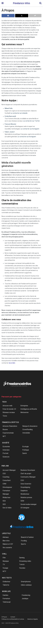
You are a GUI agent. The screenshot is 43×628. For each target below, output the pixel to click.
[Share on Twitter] (21, 15)
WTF (4, 571)
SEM (22, 501)
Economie (6, 447)
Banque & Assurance (29, 426)
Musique (6, 561)
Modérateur (25, 494)
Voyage (5, 568)
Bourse (5, 429)
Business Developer (28, 470)
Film (4, 558)
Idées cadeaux (26, 585)
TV (4, 564)
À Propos (4, 617)
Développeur (7, 487)
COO (22, 480)
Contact (12, 617)
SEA (4, 501)
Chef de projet (26, 474)
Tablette (6, 585)
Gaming (22, 558)
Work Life (6, 591)
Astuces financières (10, 426)
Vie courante (7, 548)
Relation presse (26, 497)
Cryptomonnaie (8, 433)
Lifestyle (6, 533)
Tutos (5, 416)
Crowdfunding (27, 429)
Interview (6, 450)
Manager (6, 494)
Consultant (7, 480)
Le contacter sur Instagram (30, 129)
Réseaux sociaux (9, 412)
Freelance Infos (21, 3)
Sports (23, 544)
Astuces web (7, 406)
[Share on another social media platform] (35, 15)
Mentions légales (32, 619)
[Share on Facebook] (8, 15)
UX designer (25, 508)
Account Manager (9, 470)
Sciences (6, 457)
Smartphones (26, 582)
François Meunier (10, 124)
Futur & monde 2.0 (9, 409)
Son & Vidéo (7, 508)
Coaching (6, 477)
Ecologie (25, 447)
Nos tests (7, 578)
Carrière (5, 595)
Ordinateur (6, 582)
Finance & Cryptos (10, 422)
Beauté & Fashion (27, 537)
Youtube (22, 568)
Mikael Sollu (9, 108)
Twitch (21, 564)
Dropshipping (25, 487)
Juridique (25, 599)
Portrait (5, 453)
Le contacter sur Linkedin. (19, 113)
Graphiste (24, 491)
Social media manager (29, 504)
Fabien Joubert (10, 132)
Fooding (24, 541)
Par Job (5, 466)
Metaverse (24, 412)
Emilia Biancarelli (10, 116)
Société (5, 443)
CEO (4, 474)
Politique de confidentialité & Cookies (13, 619)
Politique (25, 450)
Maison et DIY (8, 544)
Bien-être (6, 541)
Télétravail (6, 602)
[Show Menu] (3, 3)
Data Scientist (26, 484)
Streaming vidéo (25, 561)
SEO (4, 504)
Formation (6, 491)
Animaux (6, 537)
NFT (4, 436)
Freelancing (26, 595)
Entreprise (24, 406)
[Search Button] (40, 3)
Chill (4, 554)
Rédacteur (6, 497)
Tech (4, 402)
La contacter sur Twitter (31, 121)
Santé (24, 453)
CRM (4, 484)
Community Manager (28, 477)
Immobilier (26, 433)
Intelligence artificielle (28, 409)
